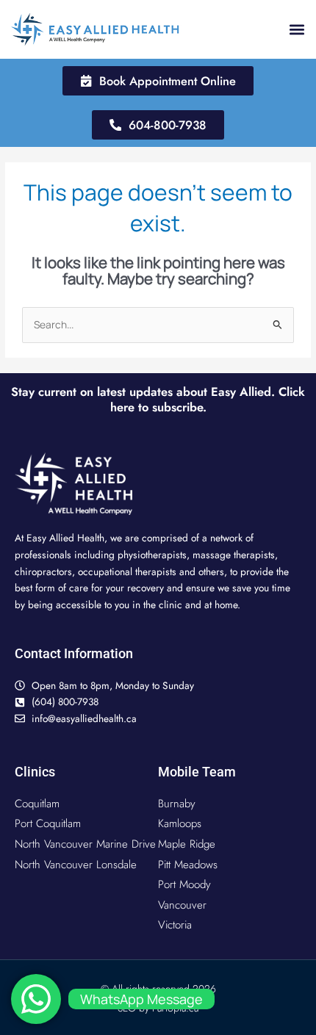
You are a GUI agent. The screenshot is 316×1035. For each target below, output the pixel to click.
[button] (296, 29)
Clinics (35, 771)
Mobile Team (197, 771)
